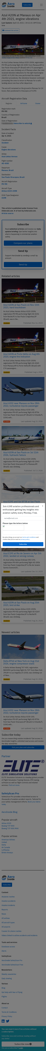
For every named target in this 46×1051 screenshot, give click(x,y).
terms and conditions (29, 537)
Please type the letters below (15, 523)
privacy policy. (25, 539)
